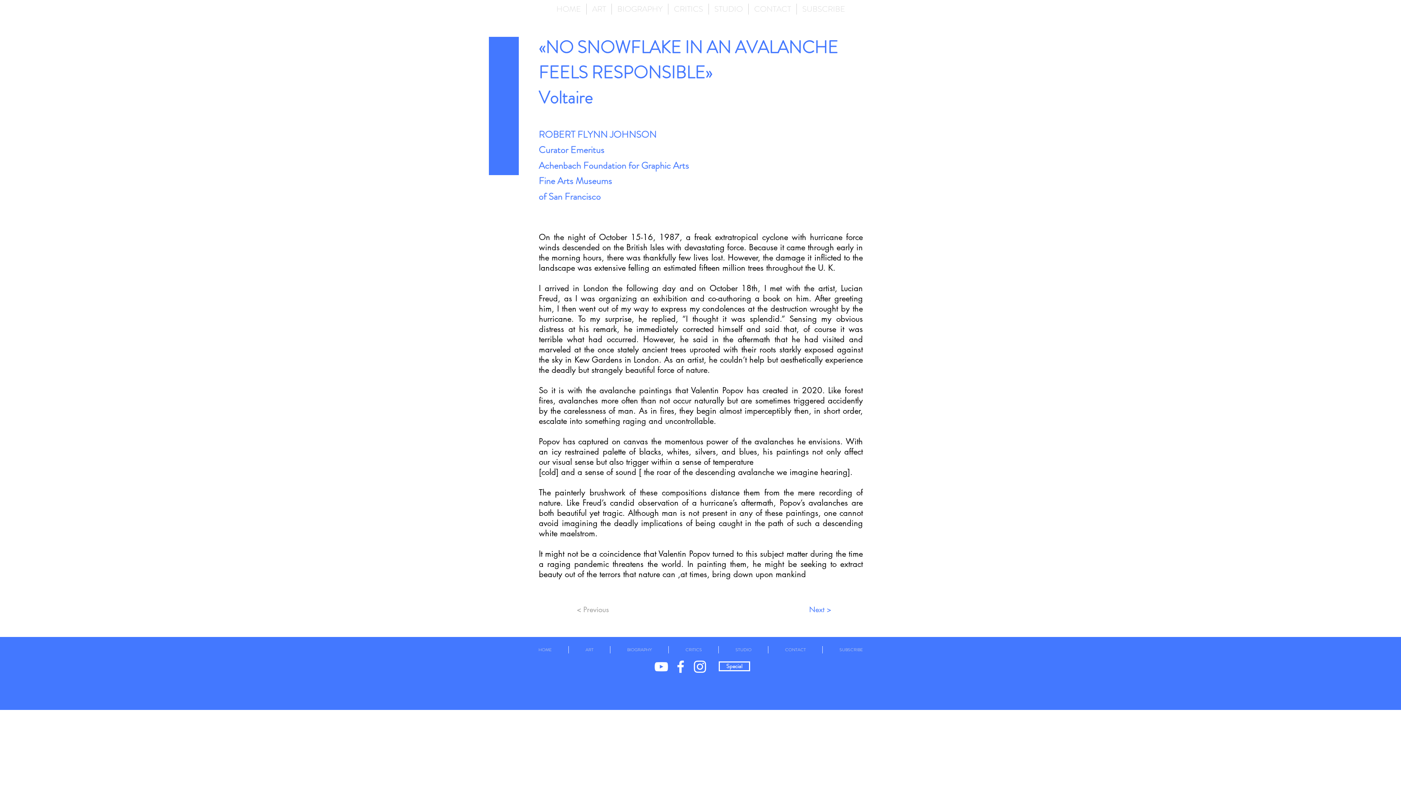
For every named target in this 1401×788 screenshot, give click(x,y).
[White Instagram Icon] (700, 666)
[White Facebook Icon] (680, 666)
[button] (599, 9)
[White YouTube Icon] (661, 666)
